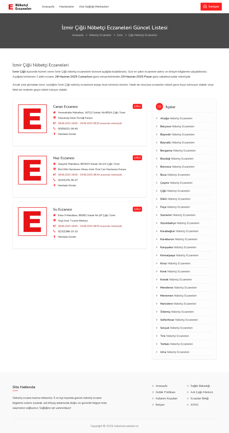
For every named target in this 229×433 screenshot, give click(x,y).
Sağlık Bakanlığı (200, 386)
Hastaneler (66, 7)
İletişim (213, 7)
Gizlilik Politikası (165, 392)
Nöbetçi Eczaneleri (176, 118)
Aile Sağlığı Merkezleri (94, 7)
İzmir (120, 35)
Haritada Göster (67, 134)
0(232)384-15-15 (68, 231)
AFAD (194, 405)
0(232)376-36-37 (68, 180)
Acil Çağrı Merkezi (202, 392)
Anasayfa (48, 7)
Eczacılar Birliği (200, 398)
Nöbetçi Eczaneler (100, 35)
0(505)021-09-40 (68, 128)
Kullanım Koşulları (166, 398)
